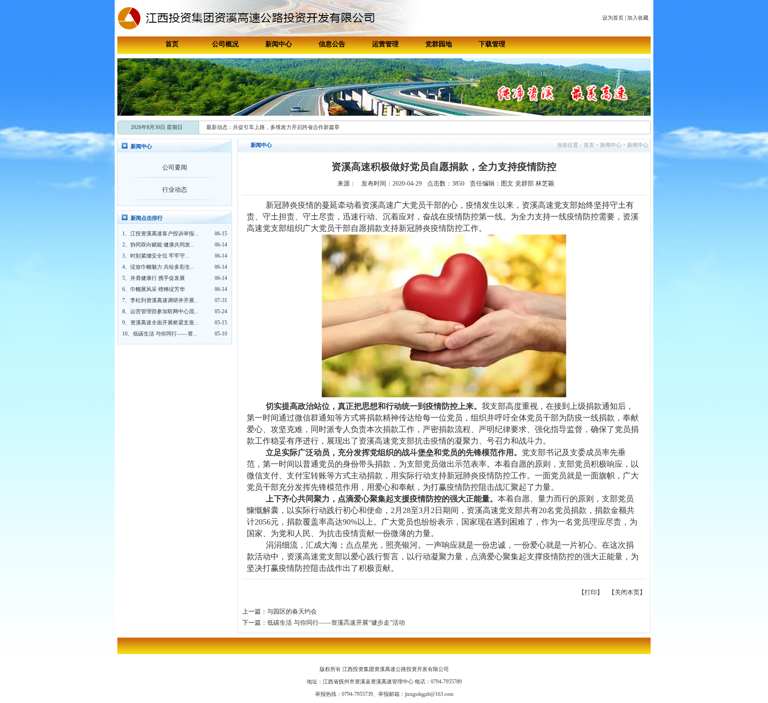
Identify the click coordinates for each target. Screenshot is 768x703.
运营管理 (385, 44)
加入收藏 (637, 18)
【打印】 (590, 592)
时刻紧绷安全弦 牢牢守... (159, 256)
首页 (172, 44)
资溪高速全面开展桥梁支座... (164, 322)
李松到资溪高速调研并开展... (164, 300)
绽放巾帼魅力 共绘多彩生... (162, 267)
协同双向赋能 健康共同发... (162, 245)
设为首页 (613, 18)
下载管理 (492, 44)
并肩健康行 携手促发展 (157, 278)
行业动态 (174, 189)
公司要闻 (174, 167)
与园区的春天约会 (292, 611)
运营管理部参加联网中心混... (164, 311)
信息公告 (332, 44)
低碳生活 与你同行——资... (165, 334)
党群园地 (438, 44)
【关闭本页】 (627, 592)
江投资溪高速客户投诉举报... (164, 233)
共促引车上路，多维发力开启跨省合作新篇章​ (286, 127)
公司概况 (225, 44)
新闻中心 (278, 44)
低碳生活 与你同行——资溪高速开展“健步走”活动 (336, 622)
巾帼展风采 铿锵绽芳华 (157, 289)
